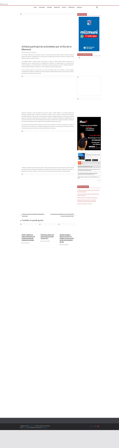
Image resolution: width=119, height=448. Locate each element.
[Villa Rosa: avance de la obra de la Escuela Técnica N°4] (47, 224)
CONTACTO (79, 7)
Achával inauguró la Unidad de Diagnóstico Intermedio (33, 215)
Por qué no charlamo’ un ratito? (84, 203)
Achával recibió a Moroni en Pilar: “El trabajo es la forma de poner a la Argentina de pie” (67, 238)
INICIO (35, 7)
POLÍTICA (64, 7)
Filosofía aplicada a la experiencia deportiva (87, 197)
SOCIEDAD (49, 7)
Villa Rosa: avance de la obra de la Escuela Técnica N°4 (47, 236)
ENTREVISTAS (71, 7)
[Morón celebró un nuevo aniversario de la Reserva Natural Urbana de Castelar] (28, 224)
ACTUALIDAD (42, 7)
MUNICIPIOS (57, 7)
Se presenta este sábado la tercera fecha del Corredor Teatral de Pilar (62, 215)
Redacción (34, 52)
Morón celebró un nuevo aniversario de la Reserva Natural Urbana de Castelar (28, 237)
